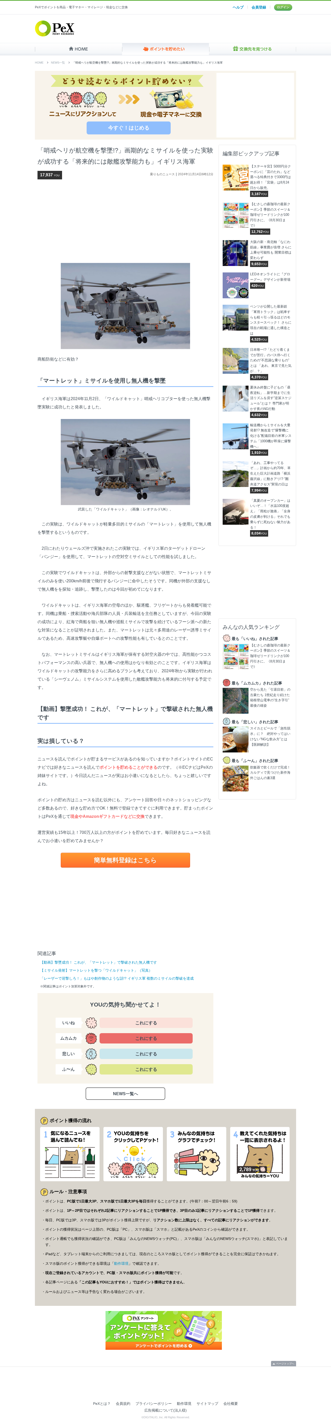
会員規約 (123, 1403)
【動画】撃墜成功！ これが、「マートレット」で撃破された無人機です (98, 962)
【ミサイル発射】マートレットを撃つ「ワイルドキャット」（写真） (96, 970)
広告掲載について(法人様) (165, 1410)
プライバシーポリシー (154, 1403)
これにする (146, 1022)
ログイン (283, 7)
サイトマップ (207, 1403)
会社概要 (230, 1403)
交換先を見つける (252, 49)
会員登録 (259, 7)
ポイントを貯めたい (165, 49)
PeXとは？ (102, 1403)
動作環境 (121, 1263)
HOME (78, 49)
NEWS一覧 (58, 62)
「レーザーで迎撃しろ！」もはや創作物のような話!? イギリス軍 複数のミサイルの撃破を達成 (117, 978)
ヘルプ (238, 7)
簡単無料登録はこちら (125, 860)
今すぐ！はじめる (128, 128)
